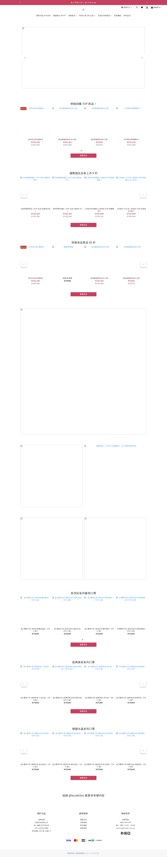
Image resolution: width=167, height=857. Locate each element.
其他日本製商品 (104, 15)
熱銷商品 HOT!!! (59, 15)
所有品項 (127, 15)
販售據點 (117, 15)
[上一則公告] (20, 2)
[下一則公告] (147, 2)
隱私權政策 (71, 853)
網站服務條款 (80, 853)
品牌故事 (41, 820)
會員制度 (83, 828)
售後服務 (83, 822)
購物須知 (83, 820)
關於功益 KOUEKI (43, 15)
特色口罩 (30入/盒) (86, 15)
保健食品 (71, 15)
